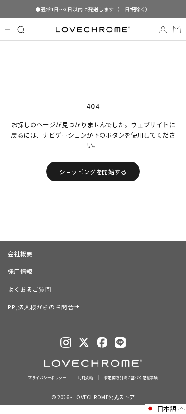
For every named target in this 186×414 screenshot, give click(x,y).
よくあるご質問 (29, 289)
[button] (165, 409)
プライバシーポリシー (47, 377)
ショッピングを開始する (93, 171)
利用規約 (85, 377)
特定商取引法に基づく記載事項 (131, 377)
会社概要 (20, 253)
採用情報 (20, 271)
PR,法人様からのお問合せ (44, 307)
